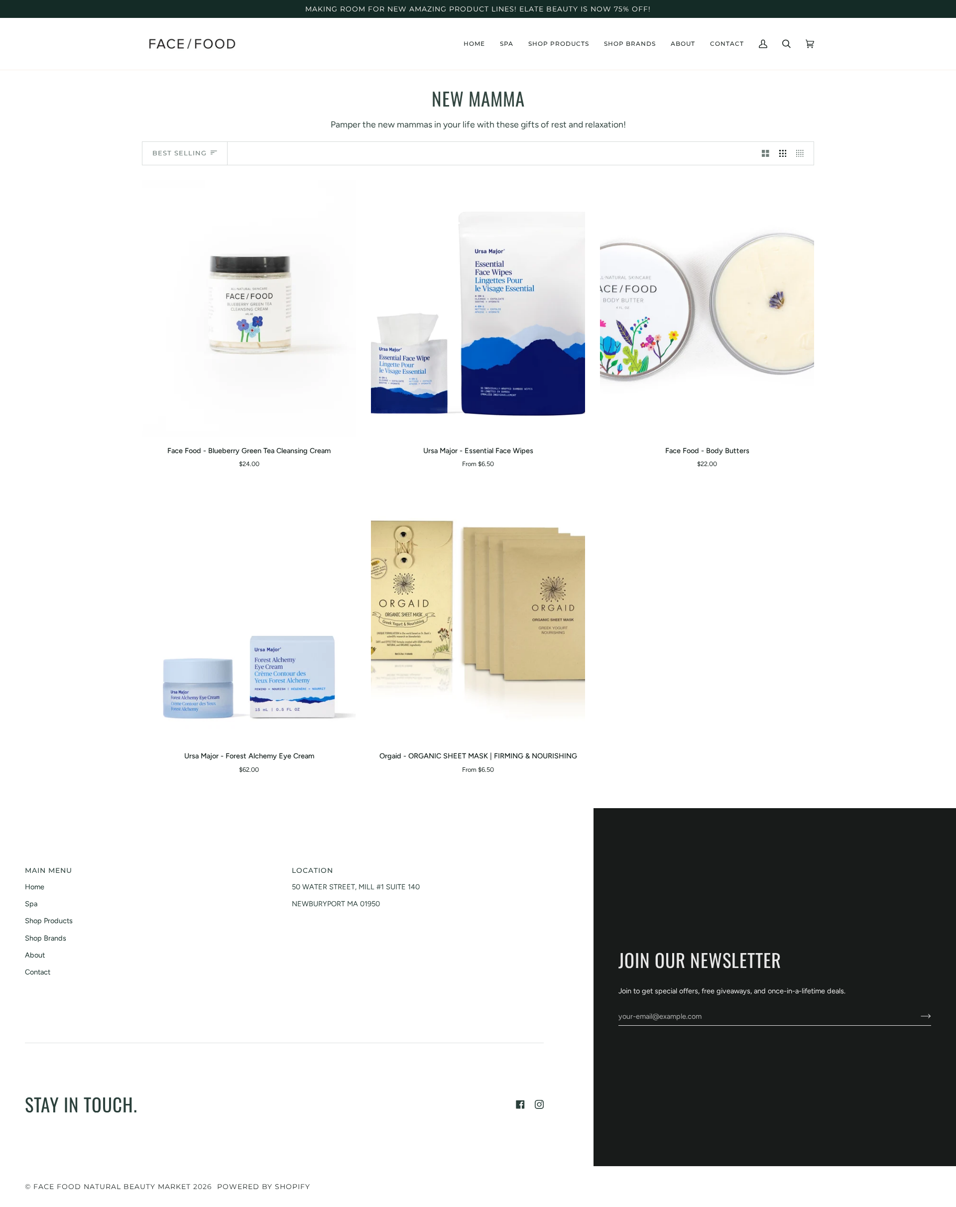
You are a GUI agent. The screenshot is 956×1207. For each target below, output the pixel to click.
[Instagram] (539, 1104)
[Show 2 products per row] (765, 153)
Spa (31, 903)
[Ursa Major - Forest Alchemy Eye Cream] (249, 613)
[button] (506, 44)
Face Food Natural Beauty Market (112, 1186)
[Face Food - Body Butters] (707, 308)
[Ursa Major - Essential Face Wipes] (478, 308)
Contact (37, 971)
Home (34, 886)
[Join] (918, 1016)
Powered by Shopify (263, 1186)
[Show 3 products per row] (783, 153)
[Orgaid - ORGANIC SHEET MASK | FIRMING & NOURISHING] (478, 613)
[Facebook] (520, 1104)
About (35, 955)
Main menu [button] (48, 870)
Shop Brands (45, 938)
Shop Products (49, 920)
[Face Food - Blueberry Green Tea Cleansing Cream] (249, 308)
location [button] (312, 870)
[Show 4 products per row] (802, 153)
